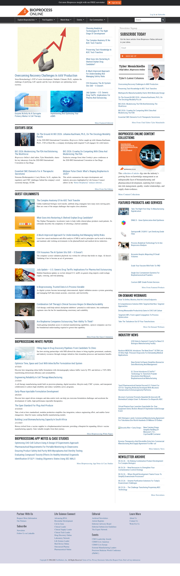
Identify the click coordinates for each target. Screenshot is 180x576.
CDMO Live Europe (99, 556)
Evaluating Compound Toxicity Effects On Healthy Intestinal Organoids (47, 454)
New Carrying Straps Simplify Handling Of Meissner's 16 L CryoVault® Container (146, 443)
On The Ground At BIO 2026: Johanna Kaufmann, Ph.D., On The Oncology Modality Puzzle (73, 135)
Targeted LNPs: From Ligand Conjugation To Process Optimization (138, 326)
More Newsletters (158, 507)
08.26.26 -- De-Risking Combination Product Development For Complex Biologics (140, 474)
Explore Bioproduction (26, 20)
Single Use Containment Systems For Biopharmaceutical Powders (145, 278)
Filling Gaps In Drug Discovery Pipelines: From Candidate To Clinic (66, 348)
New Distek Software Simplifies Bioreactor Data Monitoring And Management (147, 376)
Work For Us (135, 535)
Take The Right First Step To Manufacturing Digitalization (147, 210)
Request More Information (27, 530)
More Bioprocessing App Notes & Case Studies (95, 463)
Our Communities (96, 20)
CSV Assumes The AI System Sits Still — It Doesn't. (98, 84)
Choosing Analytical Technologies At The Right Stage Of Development (97, 31)
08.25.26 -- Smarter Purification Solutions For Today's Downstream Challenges (139, 494)
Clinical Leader (60, 538)
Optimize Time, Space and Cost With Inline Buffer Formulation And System (48, 363)
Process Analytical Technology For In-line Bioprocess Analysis (146, 244)
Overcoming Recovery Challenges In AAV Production (46, 75)
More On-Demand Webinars (154, 337)
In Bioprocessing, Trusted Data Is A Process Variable (60, 287)
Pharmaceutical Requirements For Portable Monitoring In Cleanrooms (46, 447)
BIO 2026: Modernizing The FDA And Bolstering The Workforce (36, 152)
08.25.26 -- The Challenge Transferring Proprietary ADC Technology (139, 500)
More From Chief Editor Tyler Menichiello (148, 122)
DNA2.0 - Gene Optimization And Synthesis (147, 220)
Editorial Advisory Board (101, 535)
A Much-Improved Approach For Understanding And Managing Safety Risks (98, 74)
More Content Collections (129, 194)
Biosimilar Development (63, 532)
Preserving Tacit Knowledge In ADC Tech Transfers (98, 51)
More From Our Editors (104, 189)
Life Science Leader (61, 553)
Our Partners (21, 532)
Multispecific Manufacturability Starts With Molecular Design (141, 93)
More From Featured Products (153, 298)
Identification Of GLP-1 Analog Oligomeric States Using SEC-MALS (45, 458)
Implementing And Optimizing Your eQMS (64, 114)
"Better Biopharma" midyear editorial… (88, 182)
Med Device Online (61, 555)
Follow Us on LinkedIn (25, 545)
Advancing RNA (60, 530)
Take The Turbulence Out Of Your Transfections (136, 332)
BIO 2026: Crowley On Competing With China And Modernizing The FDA (85, 152)
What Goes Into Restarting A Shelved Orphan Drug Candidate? (98, 62)
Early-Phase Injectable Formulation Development (37, 391)
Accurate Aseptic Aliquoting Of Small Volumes (145, 255)
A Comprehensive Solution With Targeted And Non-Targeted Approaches (141, 315)
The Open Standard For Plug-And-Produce (34, 405)
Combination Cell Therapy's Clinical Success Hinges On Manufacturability (70, 304)
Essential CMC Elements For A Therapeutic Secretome (34, 172)
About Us (133, 530)
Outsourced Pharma (61, 558)
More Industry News (157, 460)
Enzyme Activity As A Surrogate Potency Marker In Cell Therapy (28, 114)
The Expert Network (99, 541)
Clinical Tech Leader (62, 544)
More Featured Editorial (104, 123)
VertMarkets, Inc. (62, 572)
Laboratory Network (62, 550)
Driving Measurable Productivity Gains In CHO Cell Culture (140, 321)
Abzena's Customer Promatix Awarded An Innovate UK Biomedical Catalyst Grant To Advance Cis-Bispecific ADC (140, 412)
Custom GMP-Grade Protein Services (145, 288)
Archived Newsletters (100, 530)
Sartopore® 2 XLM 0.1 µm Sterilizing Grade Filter (147, 233)
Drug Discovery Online (63, 547)
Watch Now (65, 20)
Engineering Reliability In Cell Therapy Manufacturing (38, 377)
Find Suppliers (47, 20)
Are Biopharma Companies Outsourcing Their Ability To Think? (65, 321)
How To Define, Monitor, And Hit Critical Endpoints (137, 310)
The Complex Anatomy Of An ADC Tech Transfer (98, 41)
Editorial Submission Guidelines (104, 538)
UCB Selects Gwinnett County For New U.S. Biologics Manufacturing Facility (147, 353)
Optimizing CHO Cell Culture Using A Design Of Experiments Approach (47, 443)
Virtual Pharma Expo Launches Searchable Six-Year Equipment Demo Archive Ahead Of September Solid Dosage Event (141, 423)
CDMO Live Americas (100, 553)
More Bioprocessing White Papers (100, 433)
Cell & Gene (59, 535)
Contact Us (134, 532)
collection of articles (131, 173)
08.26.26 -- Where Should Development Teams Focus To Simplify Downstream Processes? (140, 487)
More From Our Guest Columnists (100, 337)
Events (79, 20)
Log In (153, 14)
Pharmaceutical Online (62, 561)
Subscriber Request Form (113, 572)
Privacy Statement (98, 572)
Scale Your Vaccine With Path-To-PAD (145, 266)
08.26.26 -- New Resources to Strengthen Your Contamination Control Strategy (136, 480)
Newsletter (21, 542)
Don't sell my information (131, 572)
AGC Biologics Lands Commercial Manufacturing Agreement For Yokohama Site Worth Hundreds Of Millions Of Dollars (141, 433)
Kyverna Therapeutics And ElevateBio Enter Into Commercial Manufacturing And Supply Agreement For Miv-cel (141, 454)
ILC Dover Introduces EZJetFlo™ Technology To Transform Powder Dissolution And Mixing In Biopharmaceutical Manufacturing (144, 389)
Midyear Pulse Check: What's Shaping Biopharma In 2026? (86, 172)
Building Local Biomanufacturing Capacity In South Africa (41, 419)
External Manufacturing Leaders (104, 559)
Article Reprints (98, 532)
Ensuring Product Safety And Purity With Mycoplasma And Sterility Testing (48, 450)
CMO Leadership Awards (101, 551)
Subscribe (161, 14)
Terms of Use (86, 572)
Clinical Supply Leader (63, 541)
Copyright (43, 572)
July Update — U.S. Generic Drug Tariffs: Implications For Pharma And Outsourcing (98, 95)
